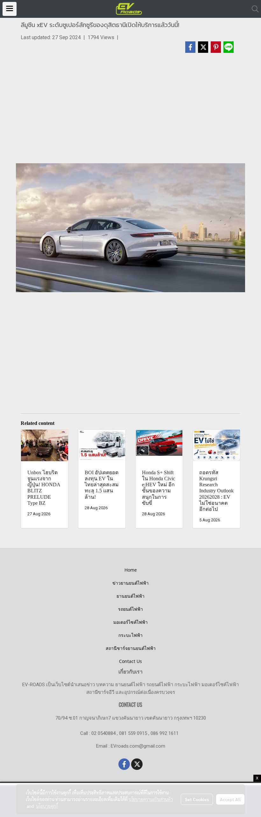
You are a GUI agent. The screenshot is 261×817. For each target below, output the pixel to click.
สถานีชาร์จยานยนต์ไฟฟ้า (131, 648)
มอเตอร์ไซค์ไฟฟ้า (130, 622)
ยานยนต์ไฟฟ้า (130, 596)
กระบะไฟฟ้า (130, 635)
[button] (253, 8)
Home (130, 570)
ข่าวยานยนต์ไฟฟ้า (130, 583)
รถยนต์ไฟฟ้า (130, 609)
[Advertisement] (130, 111)
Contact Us (130, 661)
